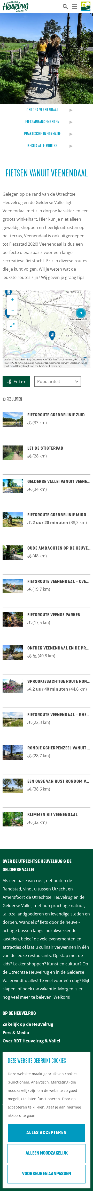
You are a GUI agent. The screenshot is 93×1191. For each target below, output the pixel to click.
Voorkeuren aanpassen (46, 1174)
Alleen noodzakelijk (47, 1153)
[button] (81, 313)
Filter (19, 381)
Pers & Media (16, 1032)
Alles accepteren (46, 1133)
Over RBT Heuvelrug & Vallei (31, 1041)
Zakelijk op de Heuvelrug (28, 1024)
